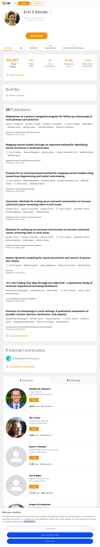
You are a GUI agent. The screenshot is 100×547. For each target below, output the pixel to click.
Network (34, 46)
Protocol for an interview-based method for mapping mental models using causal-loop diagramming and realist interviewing (49, 174)
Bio (21, 48)
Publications (50, 46)
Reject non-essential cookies (50, 535)
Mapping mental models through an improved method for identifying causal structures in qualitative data (47, 146)
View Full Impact (17, 75)
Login (23, 3)
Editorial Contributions (73, 46)
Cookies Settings (50, 528)
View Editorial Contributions (22, 366)
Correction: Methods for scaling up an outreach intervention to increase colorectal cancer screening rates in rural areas (48, 203)
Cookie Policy (29, 522)
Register (37, 3)
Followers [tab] (26, 380)
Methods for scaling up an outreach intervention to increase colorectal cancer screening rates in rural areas (47, 231)
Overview (8, 48)
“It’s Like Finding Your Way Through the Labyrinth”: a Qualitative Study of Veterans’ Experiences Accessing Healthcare (49, 284)
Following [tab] (73, 380)
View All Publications (19, 336)
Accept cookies (50, 541)
